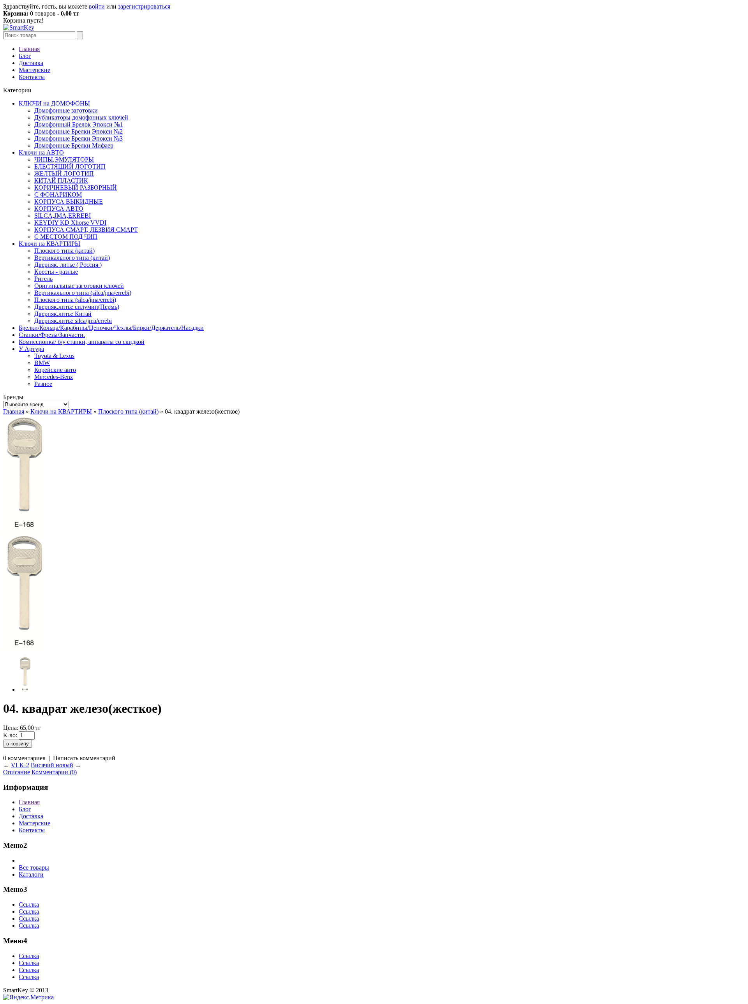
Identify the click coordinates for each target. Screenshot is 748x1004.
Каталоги (31, 874)
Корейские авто (55, 369)
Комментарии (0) (54, 772)
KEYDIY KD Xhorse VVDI (70, 222)
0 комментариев (24, 758)
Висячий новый (52, 765)
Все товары (34, 867)
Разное (43, 383)
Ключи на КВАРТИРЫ (49, 243)
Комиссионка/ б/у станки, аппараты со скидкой (82, 341)
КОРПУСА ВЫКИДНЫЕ (68, 201)
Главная (29, 49)
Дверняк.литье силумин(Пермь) (76, 306)
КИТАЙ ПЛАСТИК (61, 180)
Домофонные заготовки (66, 110)
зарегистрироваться (144, 6)
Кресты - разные (56, 271)
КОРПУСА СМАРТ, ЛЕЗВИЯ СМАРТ (86, 229)
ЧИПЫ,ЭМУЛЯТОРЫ (64, 159)
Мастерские (34, 70)
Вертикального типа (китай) (72, 257)
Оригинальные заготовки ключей (79, 285)
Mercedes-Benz (53, 376)
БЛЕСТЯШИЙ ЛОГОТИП (70, 166)
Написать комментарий (84, 758)
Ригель (43, 278)
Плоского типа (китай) (64, 250)
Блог (25, 56)
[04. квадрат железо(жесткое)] (24, 530)
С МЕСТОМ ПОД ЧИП (65, 236)
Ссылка (29, 904)
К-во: (10, 735)
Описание (16, 772)
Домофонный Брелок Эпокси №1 (78, 124)
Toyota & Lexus (54, 355)
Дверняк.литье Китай (63, 313)
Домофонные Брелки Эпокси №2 (78, 131)
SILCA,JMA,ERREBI (62, 215)
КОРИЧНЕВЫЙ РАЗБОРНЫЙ (75, 187)
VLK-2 (20, 765)
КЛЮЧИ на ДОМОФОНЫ (54, 103)
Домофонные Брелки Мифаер (73, 145)
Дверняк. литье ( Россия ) (68, 264)
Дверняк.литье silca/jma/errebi (73, 320)
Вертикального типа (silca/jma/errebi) (82, 292)
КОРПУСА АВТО (58, 208)
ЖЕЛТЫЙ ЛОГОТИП (64, 173)
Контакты (32, 77)
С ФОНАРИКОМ (58, 194)
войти (97, 6)
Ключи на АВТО (41, 152)
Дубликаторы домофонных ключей (81, 117)
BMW (42, 362)
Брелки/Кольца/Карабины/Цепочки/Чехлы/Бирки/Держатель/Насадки (111, 327)
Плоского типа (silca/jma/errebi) (75, 299)
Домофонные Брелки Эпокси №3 (78, 138)
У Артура (31, 348)
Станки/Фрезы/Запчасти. (52, 334)
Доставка (31, 63)
